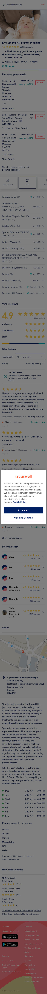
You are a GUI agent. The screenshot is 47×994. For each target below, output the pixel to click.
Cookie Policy (20, 502)
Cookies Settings (23, 518)
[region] (23, 497)
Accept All (23, 510)
